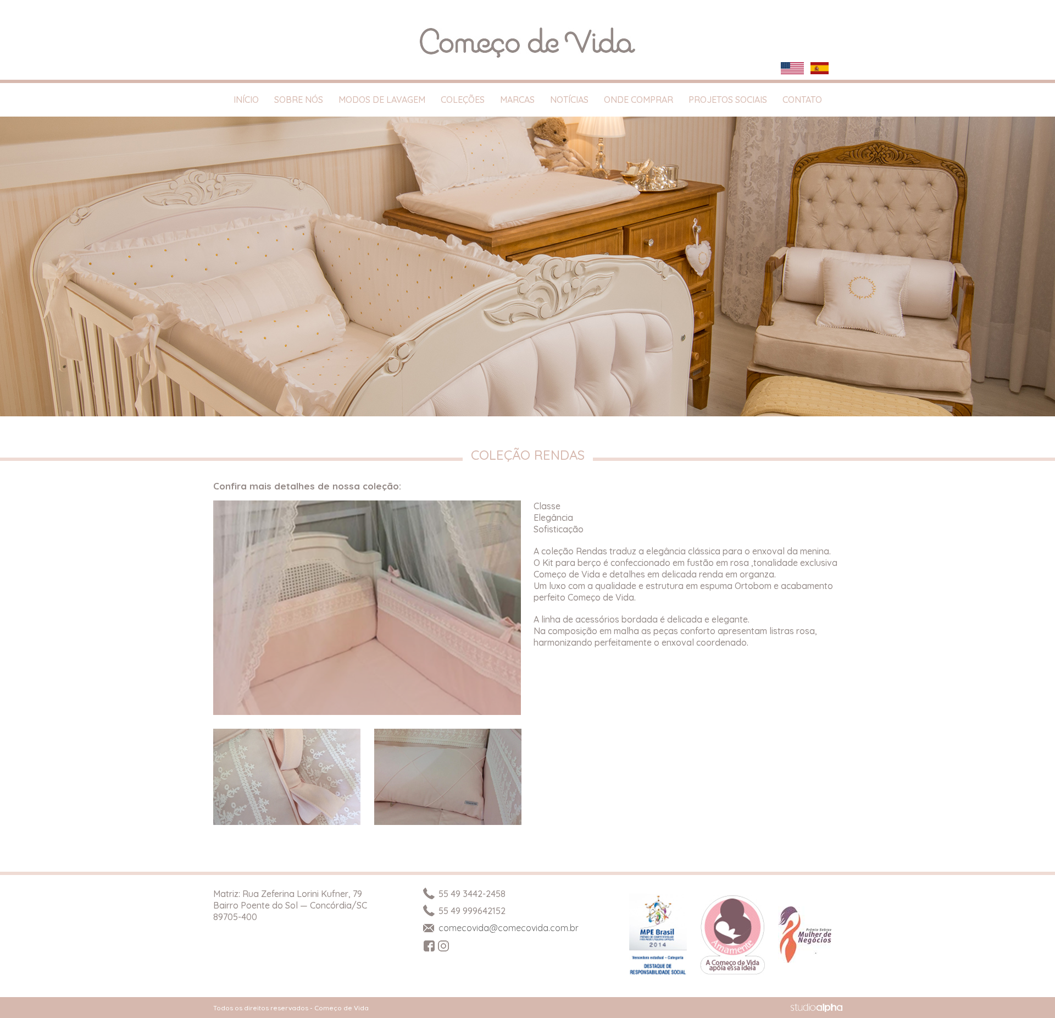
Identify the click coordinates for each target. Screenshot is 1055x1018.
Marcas (517, 99)
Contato (802, 99)
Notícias (569, 99)
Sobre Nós (298, 99)
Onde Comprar (638, 99)
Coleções (463, 99)
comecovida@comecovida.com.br (508, 927)
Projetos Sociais (727, 99)
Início (246, 99)
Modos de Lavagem (381, 99)
